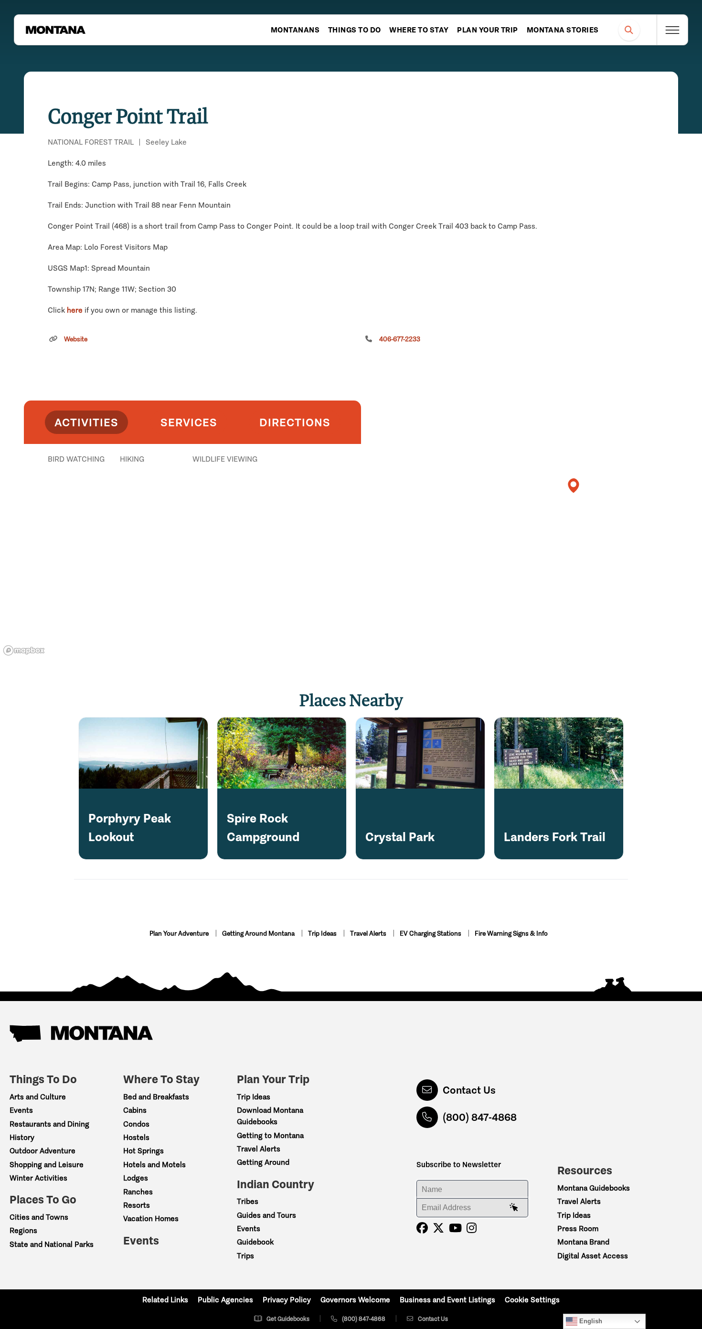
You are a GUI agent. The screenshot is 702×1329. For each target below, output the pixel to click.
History (22, 1137)
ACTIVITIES (86, 422)
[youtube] (455, 1228)
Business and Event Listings (447, 1299)
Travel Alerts (369, 933)
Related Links (165, 1299)
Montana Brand (583, 1241)
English (589, 1321)
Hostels (136, 1137)
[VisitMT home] (55, 30)
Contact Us (469, 1090)
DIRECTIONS (294, 422)
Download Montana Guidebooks (270, 1116)
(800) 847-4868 (480, 1117)
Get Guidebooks (287, 1318)
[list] (192, 508)
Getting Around (263, 1162)
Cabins (135, 1110)
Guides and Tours (266, 1215)
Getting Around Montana (259, 933)
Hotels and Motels (154, 1164)
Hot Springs (143, 1150)
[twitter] (438, 1228)
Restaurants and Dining (49, 1124)
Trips (245, 1255)
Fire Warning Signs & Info (511, 933)
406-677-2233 (399, 339)
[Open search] (629, 30)
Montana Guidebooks (593, 1187)
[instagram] (472, 1228)
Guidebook (255, 1241)
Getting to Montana (270, 1135)
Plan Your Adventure (179, 933)
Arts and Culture (38, 1096)
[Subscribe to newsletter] (514, 1207)
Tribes (247, 1201)
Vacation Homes (151, 1218)
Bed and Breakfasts (156, 1096)
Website (75, 339)
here (75, 310)
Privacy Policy (287, 1299)
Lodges (135, 1177)
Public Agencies (225, 1299)
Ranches (138, 1191)
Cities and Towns (39, 1217)
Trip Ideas (323, 933)
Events (21, 1110)
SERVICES (188, 422)
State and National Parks (52, 1244)
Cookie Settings (532, 1299)
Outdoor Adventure (42, 1150)
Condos (136, 1124)
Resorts (136, 1205)
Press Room (577, 1228)
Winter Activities (38, 1177)
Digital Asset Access (592, 1255)
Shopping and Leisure (47, 1164)
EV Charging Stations (431, 933)
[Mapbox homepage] (24, 650)
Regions (23, 1230)
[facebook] (422, 1228)
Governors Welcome (355, 1299)
